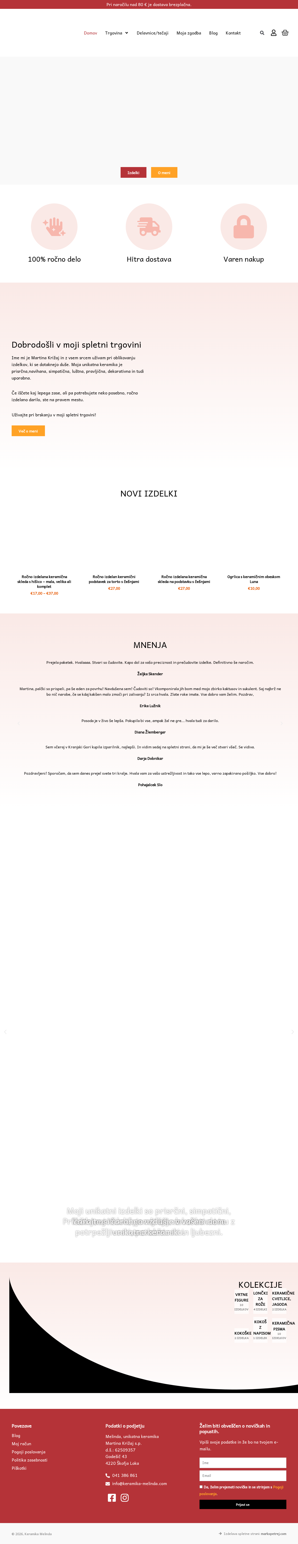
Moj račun (21, 1443)
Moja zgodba (188, 33)
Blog (213, 33)
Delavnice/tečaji (153, 33)
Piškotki (19, 1468)
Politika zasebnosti (29, 1460)
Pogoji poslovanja (28, 1451)
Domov (90, 33)
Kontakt (233, 33)
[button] (262, 33)
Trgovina (113, 33)
